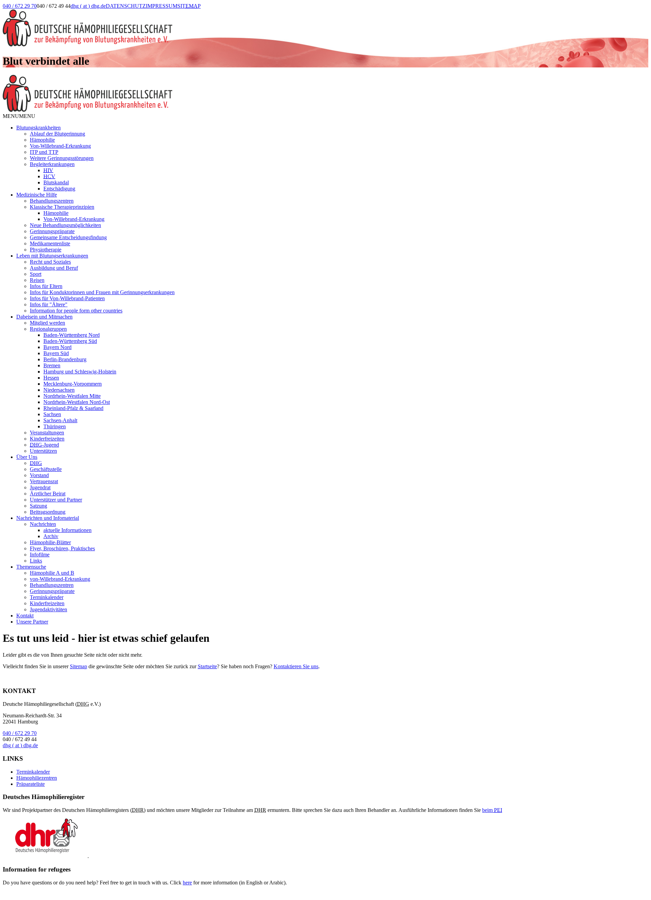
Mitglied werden (47, 323)
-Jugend (44, 445)
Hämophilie (42, 140)
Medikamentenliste (50, 243)
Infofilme (40, 554)
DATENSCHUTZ (126, 6)
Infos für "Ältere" (48, 304)
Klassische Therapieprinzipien (62, 207)
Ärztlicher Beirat (47, 493)
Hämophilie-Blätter (50, 542)
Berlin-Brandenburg (64, 359)
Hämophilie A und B (52, 573)
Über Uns (26, 457)
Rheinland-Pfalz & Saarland (73, 408)
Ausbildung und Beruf (54, 268)
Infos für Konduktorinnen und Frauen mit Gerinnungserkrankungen (102, 292)
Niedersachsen (59, 390)
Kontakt (25, 615)
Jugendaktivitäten (48, 609)
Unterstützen (43, 451)
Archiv (50, 536)
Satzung (38, 506)
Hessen (51, 378)
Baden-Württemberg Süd (70, 341)
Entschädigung (59, 188)
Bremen (51, 365)
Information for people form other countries (76, 310)
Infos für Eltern (46, 286)
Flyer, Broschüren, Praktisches (62, 548)
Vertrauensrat (44, 481)
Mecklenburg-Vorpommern (72, 384)
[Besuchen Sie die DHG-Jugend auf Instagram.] (244, 13)
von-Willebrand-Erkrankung (60, 579)
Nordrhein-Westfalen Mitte (72, 396)
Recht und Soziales (50, 262)
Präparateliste (30, 784)
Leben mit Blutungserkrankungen (52, 256)
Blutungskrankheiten (38, 127)
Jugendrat (40, 487)
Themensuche (31, 567)
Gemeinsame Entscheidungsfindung (68, 237)
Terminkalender (46, 597)
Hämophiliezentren (36, 778)
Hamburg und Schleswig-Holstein (79, 371)
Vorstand (39, 475)
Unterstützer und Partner (56, 500)
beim (492, 810)
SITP (189, 6)
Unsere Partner (32, 622)
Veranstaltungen (47, 432)
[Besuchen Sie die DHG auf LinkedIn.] (209, 13)
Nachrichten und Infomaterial (47, 518)
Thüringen (54, 426)
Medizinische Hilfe (36, 195)
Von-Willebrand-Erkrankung (60, 146)
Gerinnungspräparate (52, 231)
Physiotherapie (45, 249)
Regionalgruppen (48, 329)
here (187, 882)
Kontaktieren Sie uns (296, 666)
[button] (19, 116)
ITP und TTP (44, 152)
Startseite (207, 666)
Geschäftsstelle (46, 469)
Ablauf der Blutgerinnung (57, 134)
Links (36, 561)
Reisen (37, 280)
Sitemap (78, 666)
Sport (35, 274)
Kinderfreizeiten (47, 439)
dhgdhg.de (88, 6)
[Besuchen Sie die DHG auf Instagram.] (226, 13)
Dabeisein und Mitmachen (44, 317)
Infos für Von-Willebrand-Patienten (67, 298)
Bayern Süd (56, 353)
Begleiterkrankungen (52, 164)
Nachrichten (43, 524)
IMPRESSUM (161, 6)
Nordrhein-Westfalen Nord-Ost (76, 402)
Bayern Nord (57, 347)
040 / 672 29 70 (20, 6)
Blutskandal (56, 182)
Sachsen (52, 414)
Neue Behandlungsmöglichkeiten (65, 225)
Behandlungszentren (52, 201)
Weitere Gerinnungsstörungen (62, 158)
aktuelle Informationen (67, 530)
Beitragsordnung (47, 512)
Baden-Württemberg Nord (71, 335)
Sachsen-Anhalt (60, 420)
